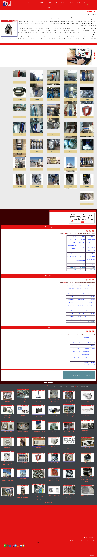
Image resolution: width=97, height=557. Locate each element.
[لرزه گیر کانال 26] (87, 161)
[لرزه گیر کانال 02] (70, 78)
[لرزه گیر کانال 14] (36, 113)
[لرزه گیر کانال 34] (36, 180)
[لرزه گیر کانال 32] (70, 181)
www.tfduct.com (47, 386)
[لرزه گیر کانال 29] (36, 161)
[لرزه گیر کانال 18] (53, 125)
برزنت (95, 17)
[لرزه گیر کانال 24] (36, 144)
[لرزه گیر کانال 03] (53, 77)
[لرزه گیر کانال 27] (70, 164)
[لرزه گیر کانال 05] (19, 73)
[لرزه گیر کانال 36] (87, 196)
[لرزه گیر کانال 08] (53, 92)
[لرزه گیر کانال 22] (70, 144)
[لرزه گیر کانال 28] (53, 160)
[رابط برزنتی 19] (36, 128)
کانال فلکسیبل (86, 401)
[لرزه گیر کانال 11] (87, 111)
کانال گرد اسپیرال (7, 496)
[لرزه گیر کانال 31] (87, 180)
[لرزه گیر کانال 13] (53, 113)
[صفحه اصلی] (7, 4)
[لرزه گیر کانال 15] (19, 107)
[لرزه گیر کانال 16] (87, 129)
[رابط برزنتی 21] (87, 145)
